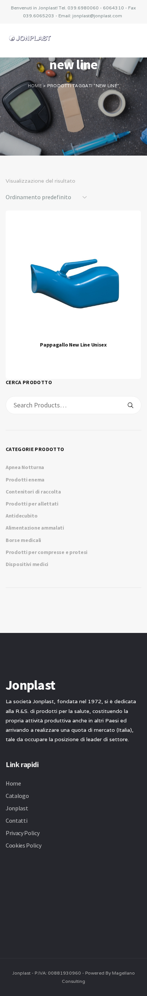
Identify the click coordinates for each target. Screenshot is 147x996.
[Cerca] (130, 405)
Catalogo (17, 795)
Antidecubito (22, 515)
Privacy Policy (23, 833)
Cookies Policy (23, 845)
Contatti (16, 820)
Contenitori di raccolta (33, 491)
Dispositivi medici (27, 564)
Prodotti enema (25, 479)
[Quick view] (72, 351)
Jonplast (17, 808)
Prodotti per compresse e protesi (46, 552)
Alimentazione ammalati (35, 527)
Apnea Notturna (25, 467)
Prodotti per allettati (32, 503)
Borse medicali (23, 540)
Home (35, 85)
